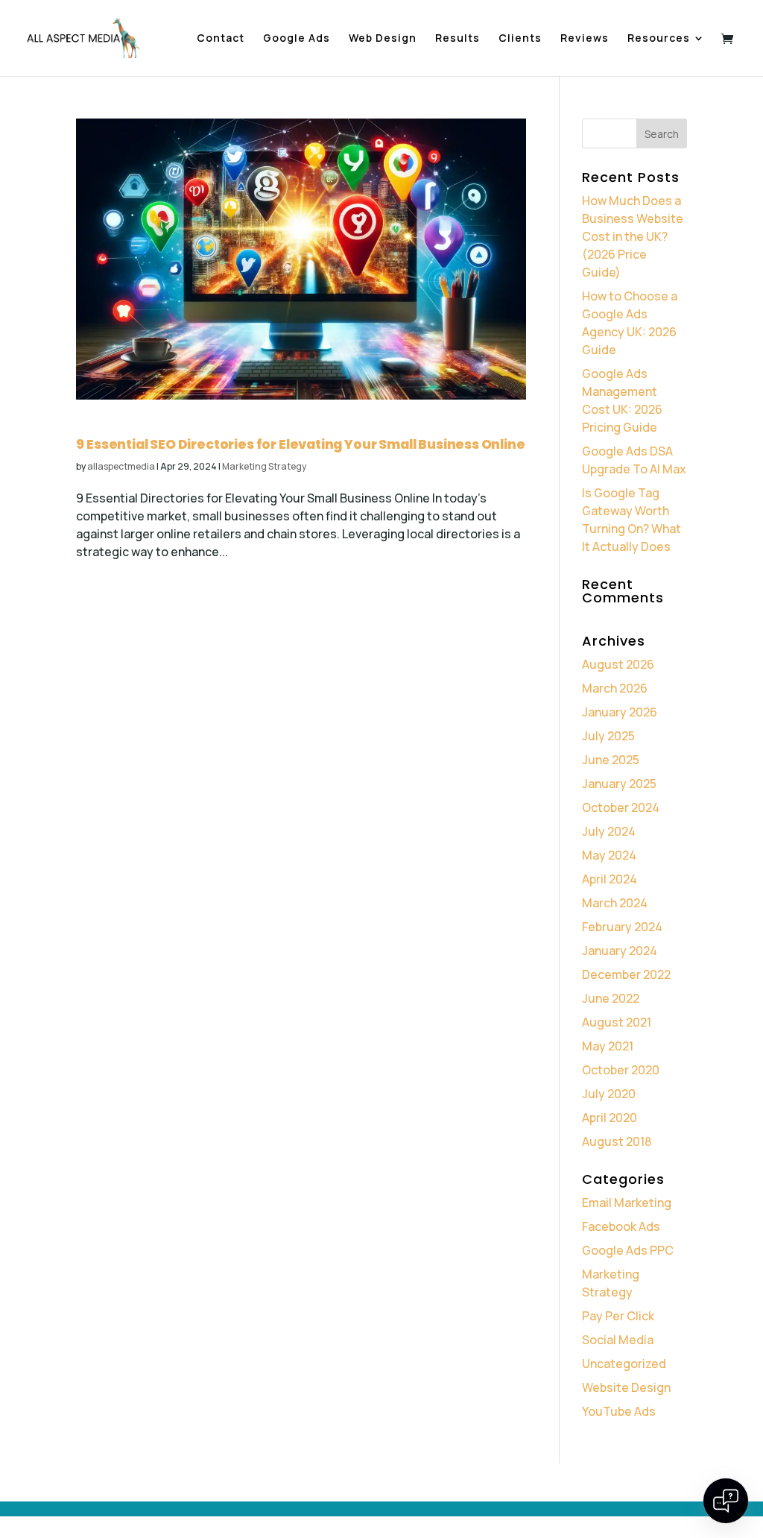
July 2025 (608, 736)
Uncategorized (624, 1363)
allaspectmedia (121, 466)
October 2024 (620, 807)
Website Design (626, 1387)
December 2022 (626, 974)
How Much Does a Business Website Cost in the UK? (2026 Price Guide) (632, 236)
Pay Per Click (618, 1316)
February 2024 (622, 926)
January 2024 (619, 950)
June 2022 (610, 998)
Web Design (383, 39)
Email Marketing (626, 1202)
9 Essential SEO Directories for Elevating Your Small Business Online (300, 444)
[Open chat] (725, 1500)
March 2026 (615, 688)
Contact (220, 39)
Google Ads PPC (628, 1250)
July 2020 (609, 1093)
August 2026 (618, 664)
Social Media (617, 1339)
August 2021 (616, 1022)
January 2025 (619, 783)
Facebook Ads (621, 1226)
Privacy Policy (105, 1483)
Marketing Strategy (264, 466)
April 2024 (609, 879)
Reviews (584, 39)
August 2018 (616, 1141)
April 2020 (609, 1117)
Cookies (170, 1483)
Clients (520, 39)
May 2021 (607, 1046)
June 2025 (610, 759)
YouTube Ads (619, 1411)
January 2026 (619, 712)
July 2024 (609, 831)
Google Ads (296, 39)
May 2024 (609, 855)
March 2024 (615, 903)
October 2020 (620, 1070)
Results (457, 39)
